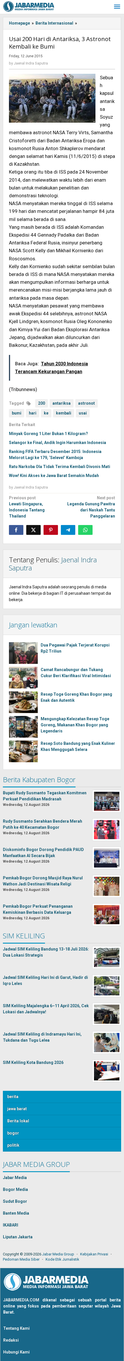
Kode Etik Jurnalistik (62, 1259)
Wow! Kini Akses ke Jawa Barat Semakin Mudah (54, 475)
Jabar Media (15, 1177)
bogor (13, 1133)
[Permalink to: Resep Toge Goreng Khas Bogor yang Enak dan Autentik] (23, 702)
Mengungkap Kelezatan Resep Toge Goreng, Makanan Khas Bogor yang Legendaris (75, 725)
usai (83, 413)
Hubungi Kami (16, 1352)
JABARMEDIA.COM (21, 1300)
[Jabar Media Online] (29, 6)
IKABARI (10, 1225)
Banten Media (16, 1213)
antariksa (61, 403)
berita (12, 1096)
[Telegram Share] (68, 530)
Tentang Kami (16, 1328)
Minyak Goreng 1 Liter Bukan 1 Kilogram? (48, 433)
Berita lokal (18, 1121)
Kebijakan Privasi (94, 1254)
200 (41, 403)
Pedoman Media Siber (21, 1259)
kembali (63, 413)
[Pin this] (51, 530)
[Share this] (16, 530)
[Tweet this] (33, 530)
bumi (16, 413)
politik (13, 1145)
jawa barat (17, 1108)
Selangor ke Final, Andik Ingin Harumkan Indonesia (57, 442)
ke (46, 413)
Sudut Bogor (15, 1201)
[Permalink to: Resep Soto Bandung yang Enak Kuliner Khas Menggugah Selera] (23, 751)
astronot (86, 403)
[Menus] (117, 7)
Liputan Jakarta (18, 1237)
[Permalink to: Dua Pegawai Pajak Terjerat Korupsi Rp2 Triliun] (23, 653)
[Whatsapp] (85, 530)
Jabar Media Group (58, 1254)
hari (32, 413)
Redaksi (11, 1340)
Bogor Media (15, 1189)
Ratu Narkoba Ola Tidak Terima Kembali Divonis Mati (59, 466)
